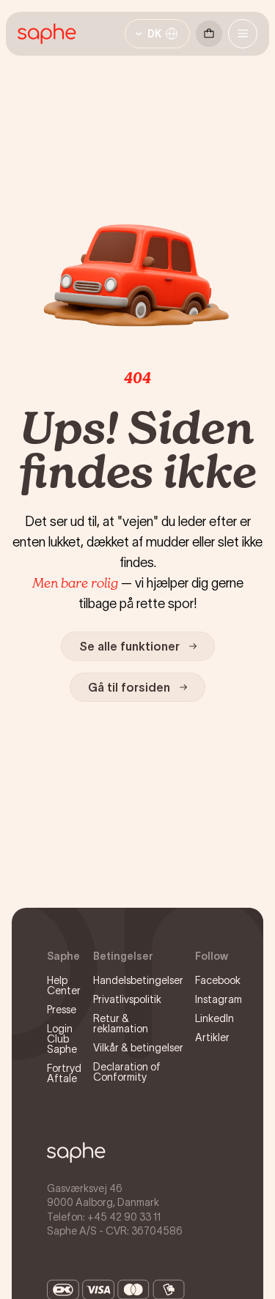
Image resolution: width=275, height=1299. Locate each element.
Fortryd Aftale (64, 1073)
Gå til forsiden (129, 687)
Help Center (64, 985)
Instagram (218, 999)
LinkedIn (214, 1018)
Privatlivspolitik (127, 999)
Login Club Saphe (62, 1039)
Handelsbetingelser (138, 980)
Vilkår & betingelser (138, 1048)
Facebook (218, 980)
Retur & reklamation (120, 1024)
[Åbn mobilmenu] (242, 33)
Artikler (212, 1037)
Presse (61, 1009)
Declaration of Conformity (127, 1072)
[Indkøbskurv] (209, 34)
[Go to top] (76, 1152)
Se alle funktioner (129, 646)
